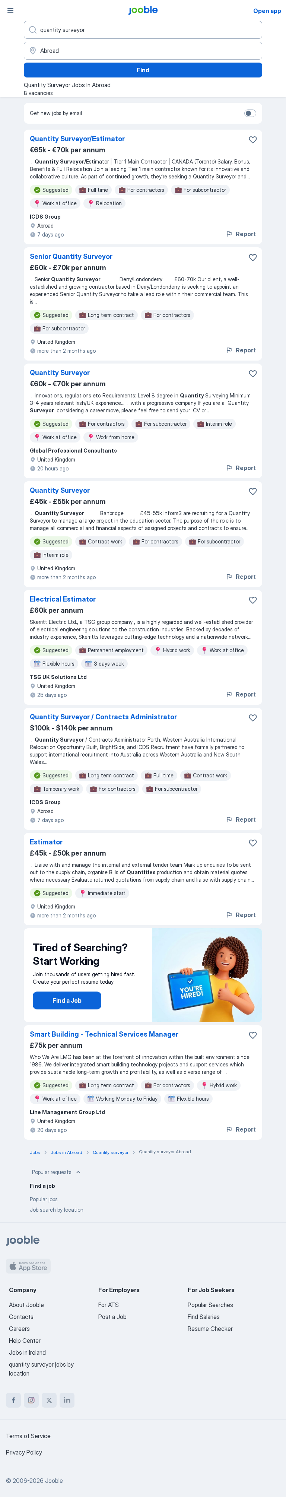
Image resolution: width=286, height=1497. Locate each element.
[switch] (250, 113)
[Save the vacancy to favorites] (252, 140)
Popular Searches (210, 1305)
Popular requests (52, 1172)
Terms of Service (28, 1436)
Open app (267, 11)
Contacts (21, 1316)
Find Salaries (204, 1316)
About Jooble (26, 1305)
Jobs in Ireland (27, 1352)
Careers (19, 1328)
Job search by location (56, 1209)
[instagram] (31, 1400)
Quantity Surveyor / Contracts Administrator (103, 717)
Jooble (54, 1480)
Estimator (46, 842)
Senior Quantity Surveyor (71, 256)
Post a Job (112, 1316)
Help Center (25, 1340)
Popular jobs (44, 1199)
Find (143, 70)
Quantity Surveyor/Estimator (77, 139)
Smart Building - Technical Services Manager (104, 1034)
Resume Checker (210, 1328)
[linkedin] (67, 1400)
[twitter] (49, 1400)
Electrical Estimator (63, 599)
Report (246, 234)
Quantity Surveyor (60, 373)
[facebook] (13, 1400)
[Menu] (10, 10)
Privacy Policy (24, 1452)
